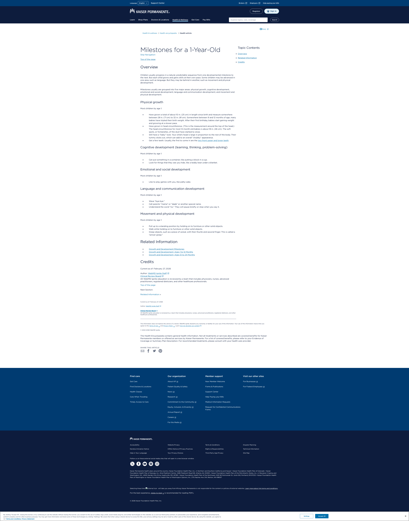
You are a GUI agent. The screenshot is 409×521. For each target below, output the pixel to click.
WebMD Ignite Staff (152, 306)
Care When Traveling (138, 397)
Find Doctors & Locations (140, 387)
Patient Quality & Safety (177, 387)
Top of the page (148, 285)
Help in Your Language (138, 453)
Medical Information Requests (217, 402)
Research (171, 397)
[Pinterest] (150, 464)
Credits (241, 62)
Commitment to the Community (181, 402)
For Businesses (249, 381)
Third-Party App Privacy (214, 453)
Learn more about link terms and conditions (261, 488)
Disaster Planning (249, 445)
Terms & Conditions (212, 445)
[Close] (405, 516)
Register (256, 11)
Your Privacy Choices (175, 453)
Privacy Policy (168, 326)
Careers (171, 417)
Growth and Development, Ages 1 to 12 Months (171, 252)
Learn (132, 20)
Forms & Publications (214, 387)
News (170, 392)
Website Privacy (174, 445)
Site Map (246, 453)
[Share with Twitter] (154, 351)
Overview (242, 54)
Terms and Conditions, (13, 519)
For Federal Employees (252, 387)
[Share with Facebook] (148, 351)
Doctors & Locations (160, 20)
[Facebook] (138, 464)
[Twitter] (132, 464)
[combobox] (248, 19)
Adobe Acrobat (156, 493)
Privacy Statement (28, 519)
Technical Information (251, 449)
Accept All (321, 516)
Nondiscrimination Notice (139, 449)
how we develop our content (190, 326)
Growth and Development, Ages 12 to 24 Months (172, 255)
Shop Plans (143, 20)
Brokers (242, 3)
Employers (254, 3)
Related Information (149, 294)
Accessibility (134, 445)
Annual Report (174, 412)
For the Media (173, 422)
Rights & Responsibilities (214, 449)
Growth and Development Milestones (166, 249)
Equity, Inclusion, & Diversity (179, 407)
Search (274, 20)
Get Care (195, 20)
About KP (172, 381)
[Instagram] (157, 464)
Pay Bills (206, 20)
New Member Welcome (215, 381)
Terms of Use (153, 326)
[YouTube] (144, 464)
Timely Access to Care (139, 402)
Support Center (158, 3)
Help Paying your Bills (214, 397)
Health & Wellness (180, 20)
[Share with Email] (142, 351)
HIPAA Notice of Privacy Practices (180, 449)
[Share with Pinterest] (160, 351)
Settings (306, 516)
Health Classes (136, 392)
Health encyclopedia (168, 33)
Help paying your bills (271, 3)
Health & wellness (150, 33)
